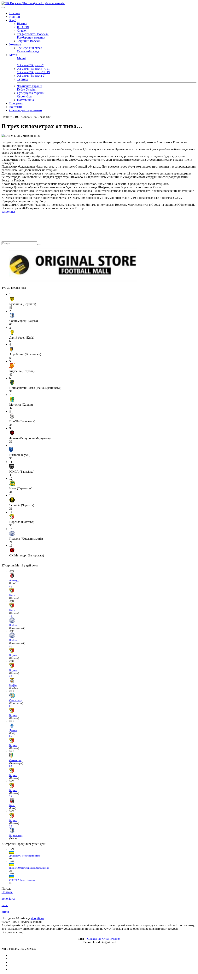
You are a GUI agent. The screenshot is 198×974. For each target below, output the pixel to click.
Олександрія (15, 760)
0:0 (10, 706)
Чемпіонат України (29, 86)
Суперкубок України (30, 93)
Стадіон (22, 30)
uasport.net (8, 211)
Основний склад (28, 51)
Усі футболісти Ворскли (33, 34)
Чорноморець (15, 835)
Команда (15, 44)
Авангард (14, 580)
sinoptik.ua (37, 918)
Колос (12, 595)
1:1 (10, 616)
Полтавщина (25, 100)
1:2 (10, 796)
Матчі (13, 54)
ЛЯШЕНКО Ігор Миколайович (24, 855)
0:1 (10, 766)
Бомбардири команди (31, 37)
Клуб (12, 20)
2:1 (10, 676)
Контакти (15, 106)
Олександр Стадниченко (25, 110)
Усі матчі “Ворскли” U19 (33, 72)
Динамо (13, 730)
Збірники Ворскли (29, 41)
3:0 (10, 586)
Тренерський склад (29, 47)
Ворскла (13, 655)
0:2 (10, 736)
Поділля (13, 625)
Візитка (22, 23)
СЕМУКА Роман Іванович (22, 880)
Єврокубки (24, 96)
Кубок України (27, 89)
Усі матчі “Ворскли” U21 (33, 68)
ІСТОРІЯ (23, 27)
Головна (14, 13)
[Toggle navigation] (3, 7)
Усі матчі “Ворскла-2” (31, 75)
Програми (16, 103)
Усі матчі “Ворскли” (30, 65)
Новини (14, 16)
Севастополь (15, 700)
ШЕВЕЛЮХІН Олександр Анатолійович (29, 868)
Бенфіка (13, 685)
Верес (12, 805)
